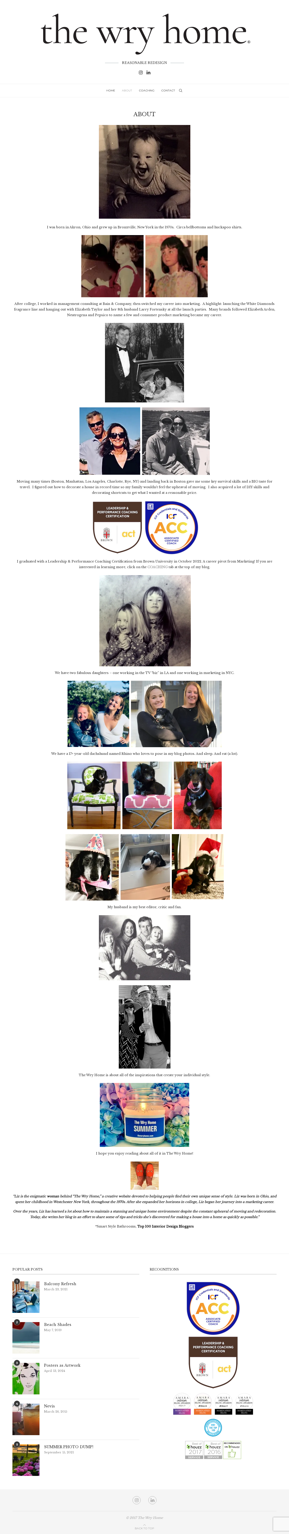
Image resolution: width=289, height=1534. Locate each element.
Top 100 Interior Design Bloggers (166, 1226)
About (127, 90)
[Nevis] (26, 1419)
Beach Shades (57, 1324)
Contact (168, 90)
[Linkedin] (148, 72)
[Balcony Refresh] (26, 1297)
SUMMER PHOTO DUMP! (68, 1447)
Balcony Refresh (60, 1284)
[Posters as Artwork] (26, 1378)
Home (110, 90)
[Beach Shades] (26, 1338)
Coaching (146, 90)
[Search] (180, 90)
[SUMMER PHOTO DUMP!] (26, 1460)
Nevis (49, 1406)
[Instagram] (141, 72)
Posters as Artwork (62, 1365)
